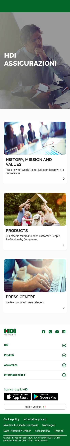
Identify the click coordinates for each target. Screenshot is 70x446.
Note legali (48, 425)
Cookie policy (11, 419)
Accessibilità (42, 431)
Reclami (59, 431)
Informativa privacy (35, 419)
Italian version (33, 406)
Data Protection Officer (17, 431)
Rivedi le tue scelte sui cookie (20, 425)
